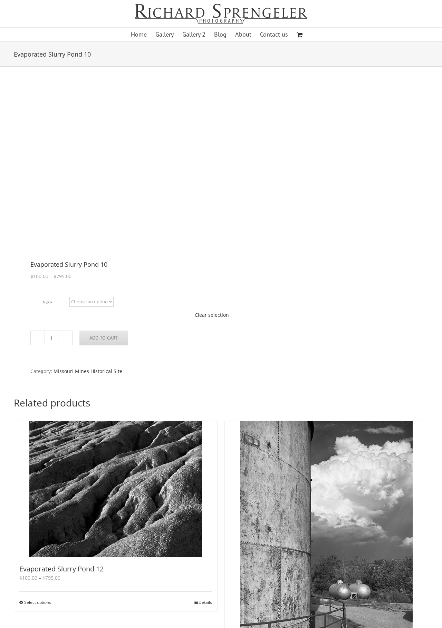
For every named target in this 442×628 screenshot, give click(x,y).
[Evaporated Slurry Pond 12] (115, 489)
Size (47, 302)
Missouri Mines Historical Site (88, 371)
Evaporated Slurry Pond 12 (61, 568)
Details (205, 602)
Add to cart (103, 338)
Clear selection (212, 315)
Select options (37, 602)
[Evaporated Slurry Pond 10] (113, 164)
